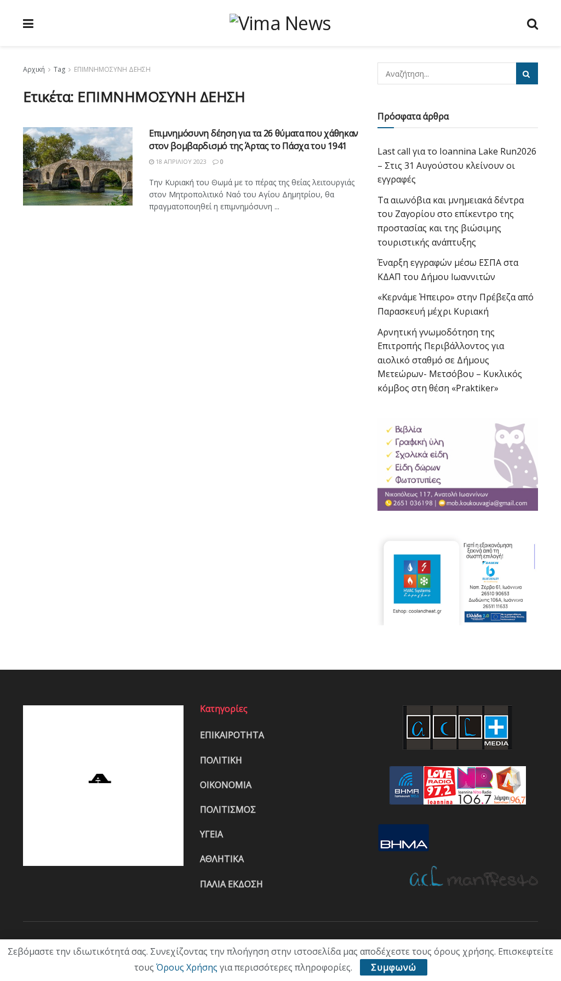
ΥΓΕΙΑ (211, 834)
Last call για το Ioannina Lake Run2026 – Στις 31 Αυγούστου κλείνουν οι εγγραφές (456, 165)
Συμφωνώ (393, 967)
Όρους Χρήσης (186, 967)
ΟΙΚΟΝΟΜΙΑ (225, 785)
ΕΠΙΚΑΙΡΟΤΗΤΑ (232, 735)
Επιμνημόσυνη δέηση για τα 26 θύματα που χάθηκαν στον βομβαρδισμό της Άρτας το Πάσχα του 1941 (253, 139)
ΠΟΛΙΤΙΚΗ (221, 760)
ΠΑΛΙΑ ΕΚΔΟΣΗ (231, 884)
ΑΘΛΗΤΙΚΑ (222, 859)
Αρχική (34, 69)
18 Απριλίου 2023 (180, 161)
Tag (59, 69)
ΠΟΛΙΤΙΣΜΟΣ (228, 809)
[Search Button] (527, 73)
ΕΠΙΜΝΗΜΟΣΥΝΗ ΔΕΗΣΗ (112, 69)
